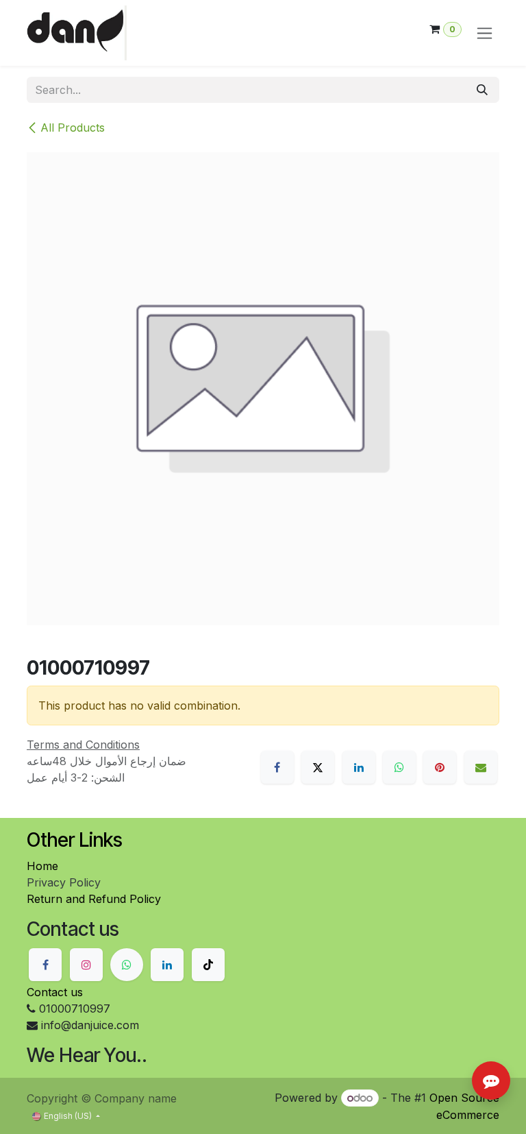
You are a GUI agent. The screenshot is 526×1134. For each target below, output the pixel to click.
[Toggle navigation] (484, 33)
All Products (72, 127)
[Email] (480, 767)
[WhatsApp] (399, 767)
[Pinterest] (439, 767)
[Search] (482, 90)
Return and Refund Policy (94, 899)
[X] (317, 767)
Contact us (55, 992)
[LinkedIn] (358, 767)
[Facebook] (277, 767)
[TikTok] (208, 964)
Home (42, 866)
